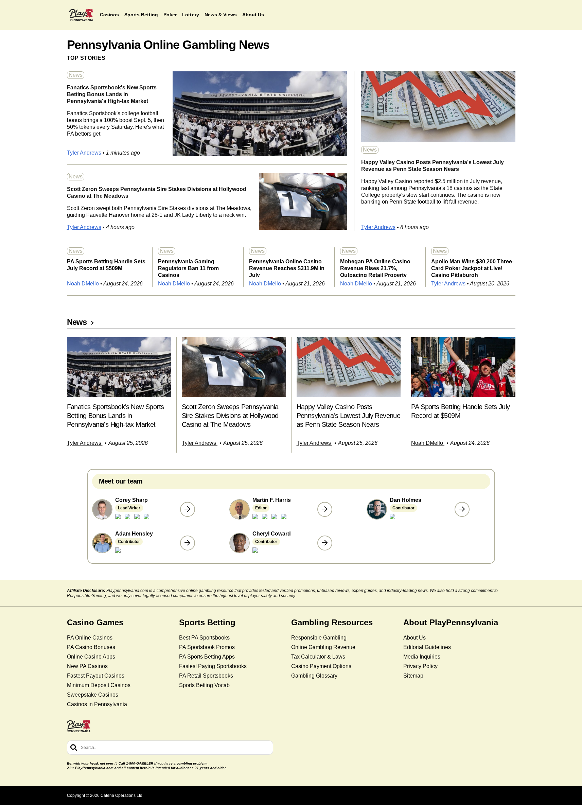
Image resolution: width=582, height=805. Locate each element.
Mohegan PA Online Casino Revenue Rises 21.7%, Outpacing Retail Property (375, 268)
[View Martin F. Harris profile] (324, 509)
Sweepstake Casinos (92, 695)
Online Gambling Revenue (323, 647)
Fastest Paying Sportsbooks (213, 666)
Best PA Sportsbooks (204, 638)
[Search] (74, 747)
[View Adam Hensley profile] (187, 543)
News (76, 75)
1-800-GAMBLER (139, 763)
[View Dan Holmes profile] (462, 509)
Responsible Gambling (319, 638)
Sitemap (413, 676)
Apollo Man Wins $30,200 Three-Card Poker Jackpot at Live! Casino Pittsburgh (472, 268)
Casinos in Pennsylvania (97, 704)
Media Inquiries (421, 657)
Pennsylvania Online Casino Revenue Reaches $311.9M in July (286, 268)
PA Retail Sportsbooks (206, 676)
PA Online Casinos (89, 638)
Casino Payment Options (321, 666)
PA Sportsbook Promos (207, 647)
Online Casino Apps (91, 657)
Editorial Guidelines (427, 647)
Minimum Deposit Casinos (98, 685)
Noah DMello (83, 283)
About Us (414, 638)
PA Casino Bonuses (91, 647)
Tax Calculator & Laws (318, 657)
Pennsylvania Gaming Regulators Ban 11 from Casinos (188, 268)
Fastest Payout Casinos (95, 676)
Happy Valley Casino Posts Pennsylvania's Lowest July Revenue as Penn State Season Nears (432, 165)
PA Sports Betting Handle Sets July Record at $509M (106, 265)
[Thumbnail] (119, 367)
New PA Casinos (87, 666)
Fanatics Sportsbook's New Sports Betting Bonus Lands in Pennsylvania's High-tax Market (112, 94)
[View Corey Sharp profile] (187, 509)
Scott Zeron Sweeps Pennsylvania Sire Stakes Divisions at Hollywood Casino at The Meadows (156, 192)
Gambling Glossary (314, 676)
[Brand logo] (81, 15)
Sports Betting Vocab (204, 685)
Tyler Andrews (84, 153)
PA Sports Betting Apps (207, 657)
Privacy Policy (420, 666)
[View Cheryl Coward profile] (324, 543)
